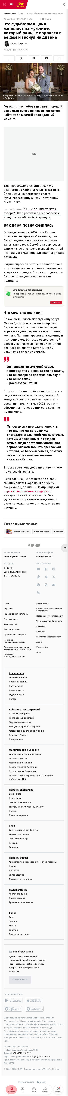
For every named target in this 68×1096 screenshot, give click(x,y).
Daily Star (22, 49)
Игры (38, 653)
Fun (21, 13)
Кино (12, 826)
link (38, 569)
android (13, 1000)
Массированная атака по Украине (26, 731)
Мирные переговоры (20, 722)
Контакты (41, 626)
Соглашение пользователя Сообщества (49, 610)
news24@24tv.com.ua (15, 556)
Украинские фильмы (20, 834)
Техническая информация (49, 621)
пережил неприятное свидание (26, 491)
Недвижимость (18, 889)
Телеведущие (10, 624)
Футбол (13, 921)
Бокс (11, 917)
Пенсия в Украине (18, 815)
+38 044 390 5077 (44, 556)
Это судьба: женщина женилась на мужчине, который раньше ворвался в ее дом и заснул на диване (45, 13)
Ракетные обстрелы (19, 713)
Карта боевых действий (21, 718)
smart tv (13, 1009)
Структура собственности (48, 637)
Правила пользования (15, 635)
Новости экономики (21, 789)
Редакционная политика (16, 614)
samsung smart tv (35, 1009)
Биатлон (13, 930)
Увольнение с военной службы (25, 754)
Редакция (8, 609)
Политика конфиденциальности (14, 641)
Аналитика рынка (18, 893)
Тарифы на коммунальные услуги (26, 806)
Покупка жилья (17, 898)
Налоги (13, 811)
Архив (39, 642)
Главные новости (18, 677)
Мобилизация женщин (21, 762)
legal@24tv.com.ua (41, 1056)
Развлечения (10, 13)
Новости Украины (18, 682)
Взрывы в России (18, 735)
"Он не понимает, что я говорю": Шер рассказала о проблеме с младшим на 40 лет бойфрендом (32, 213)
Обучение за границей (21, 879)
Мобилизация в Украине (24, 750)
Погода (12, 699)
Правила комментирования (49, 616)
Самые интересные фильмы (23, 830)
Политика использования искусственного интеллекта (17, 648)
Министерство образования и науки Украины (33, 862)
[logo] (20, 4)
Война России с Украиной (24, 709)
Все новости (16, 673)
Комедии (13, 843)
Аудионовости (16, 694)
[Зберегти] (59, 58)
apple (35, 1000)
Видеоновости (16, 690)
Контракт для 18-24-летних (23, 767)
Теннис (12, 925)
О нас (6, 604)
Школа (12, 866)
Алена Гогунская (19, 44)
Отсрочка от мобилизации (23, 771)
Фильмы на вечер (18, 838)
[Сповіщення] (64, 4)
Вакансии (41, 632)
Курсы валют (15, 798)
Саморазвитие (16, 875)
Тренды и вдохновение (21, 902)
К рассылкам (19, 980)
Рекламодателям (12, 630)
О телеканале (10, 619)
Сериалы (13, 847)
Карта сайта (42, 647)
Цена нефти (15, 794)
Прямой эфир (16, 686)
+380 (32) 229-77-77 (22, 1053)
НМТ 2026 (14, 870)
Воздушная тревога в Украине (24, 726)
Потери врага (16, 739)
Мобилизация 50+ (18, 758)
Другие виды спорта (19, 934)
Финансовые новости (20, 802)
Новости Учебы (18, 857)
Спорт (12, 913)
